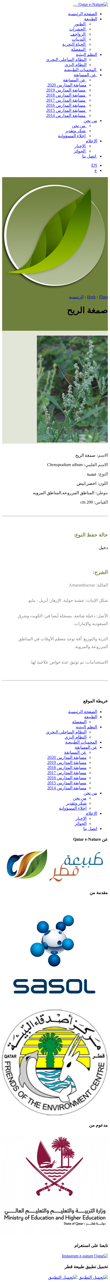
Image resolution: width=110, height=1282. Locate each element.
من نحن (90, 120)
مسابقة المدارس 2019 (66, 90)
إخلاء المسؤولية (72, 136)
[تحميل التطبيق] (93, 1277)
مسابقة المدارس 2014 (66, 115)
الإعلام (91, 141)
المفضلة (79, 49)
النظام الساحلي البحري (66, 59)
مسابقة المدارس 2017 (66, 100)
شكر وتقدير (76, 130)
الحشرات (78, 29)
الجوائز (80, 151)
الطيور (80, 24)
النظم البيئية (86, 54)
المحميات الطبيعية (80, 69)
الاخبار (80, 146)
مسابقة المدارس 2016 (66, 105)
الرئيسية (76, 297)
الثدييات (79, 39)
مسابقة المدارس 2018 (66, 95)
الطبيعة (90, 19)
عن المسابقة (85, 75)
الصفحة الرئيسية (82, 14)
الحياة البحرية (74, 44)
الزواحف (78, 34)
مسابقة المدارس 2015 (66, 110)
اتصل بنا (89, 156)
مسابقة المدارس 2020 (67, 85)
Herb (91, 297)
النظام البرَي (76, 64)
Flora (103, 297)
